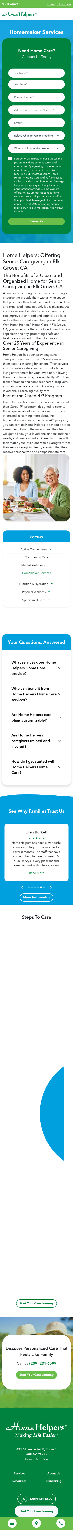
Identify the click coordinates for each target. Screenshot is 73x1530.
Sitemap (28, 1458)
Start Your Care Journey (36, 1303)
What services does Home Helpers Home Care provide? (33, 668)
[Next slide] (50, 887)
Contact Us (36, 221)
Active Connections (34, 549)
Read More (36, 873)
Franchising (53, 1480)
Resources (19, 1480)
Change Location (59, 4)
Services (19, 1473)
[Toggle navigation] (67, 13)
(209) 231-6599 (42, 1363)
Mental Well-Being (33, 565)
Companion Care (36, 557)
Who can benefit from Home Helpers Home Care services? (34, 694)
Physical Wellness (34, 591)
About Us (53, 1473)
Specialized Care (33, 600)
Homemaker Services (36, 572)
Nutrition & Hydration (33, 583)
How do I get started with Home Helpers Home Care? (33, 767)
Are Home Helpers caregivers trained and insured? (30, 741)
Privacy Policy (42, 1458)
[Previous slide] (23, 887)
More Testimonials (36, 897)
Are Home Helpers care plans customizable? (31, 717)
